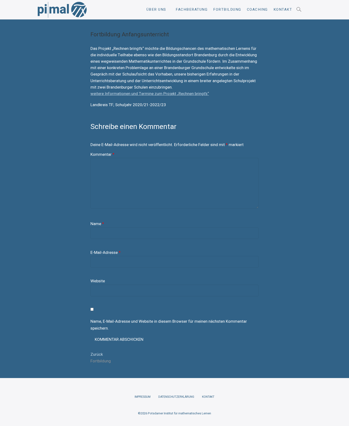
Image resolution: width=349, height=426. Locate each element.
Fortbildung (227, 9)
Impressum (143, 397)
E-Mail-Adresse (105, 253)
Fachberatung (192, 9)
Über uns (156, 9)
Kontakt (283, 9)
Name (97, 224)
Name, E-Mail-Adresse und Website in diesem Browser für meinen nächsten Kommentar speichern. (168, 324)
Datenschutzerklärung (176, 397)
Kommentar (102, 154)
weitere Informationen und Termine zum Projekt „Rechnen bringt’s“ (149, 94)
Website (97, 281)
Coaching (257, 9)
